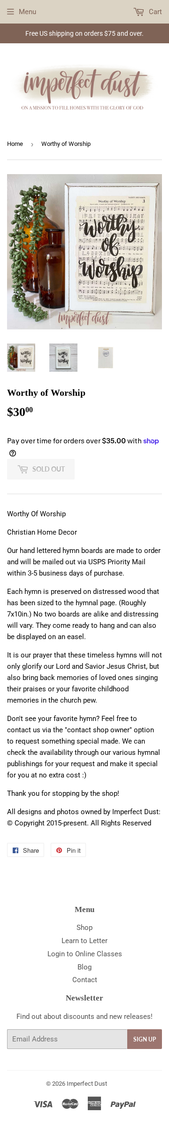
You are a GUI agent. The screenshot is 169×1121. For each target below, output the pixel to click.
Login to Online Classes (84, 954)
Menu (27, 12)
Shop (84, 927)
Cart (154, 12)
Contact (84, 980)
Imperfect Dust (87, 1083)
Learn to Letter (84, 941)
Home (15, 143)
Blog (84, 967)
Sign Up (144, 1039)
